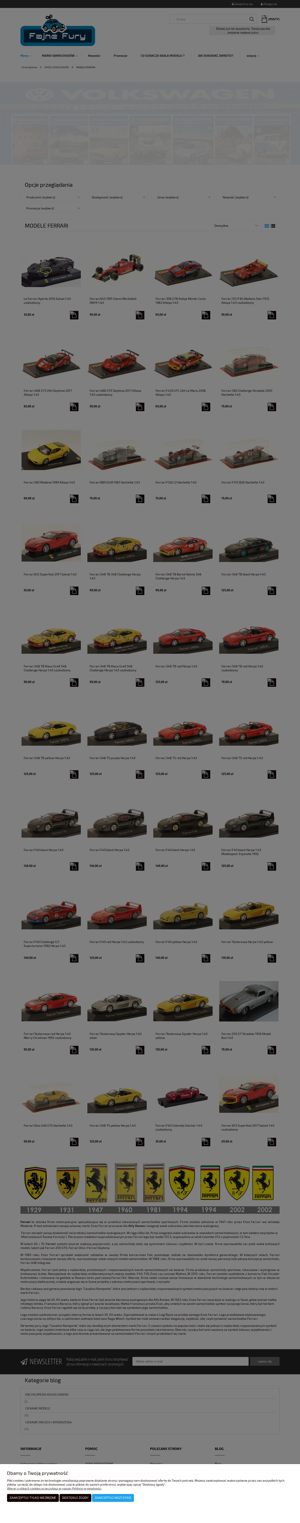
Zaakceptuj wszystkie (113, 1497)
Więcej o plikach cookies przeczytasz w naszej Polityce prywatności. (54, 1488)
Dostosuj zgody (75, 1497)
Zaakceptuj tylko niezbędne (33, 1497)
